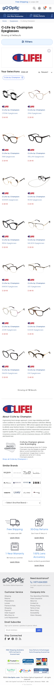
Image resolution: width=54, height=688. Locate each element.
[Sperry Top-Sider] (26, 482)
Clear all (24, 72)
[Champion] (36, 492)
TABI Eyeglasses (8, 157)
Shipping (8, 596)
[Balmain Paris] (7, 472)
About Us (33, 601)
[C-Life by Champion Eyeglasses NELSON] (39, 224)
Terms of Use (35, 608)
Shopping (8, 608)
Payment (8, 610)
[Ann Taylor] (17, 472)
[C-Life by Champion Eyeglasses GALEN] (13, 354)
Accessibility (34, 613)
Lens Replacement (11, 617)
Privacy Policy (35, 605)
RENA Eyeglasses (9, 243)
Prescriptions (9, 601)
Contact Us (34, 603)
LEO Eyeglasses (34, 287)
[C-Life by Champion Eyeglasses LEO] (39, 268)
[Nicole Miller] (36, 472)
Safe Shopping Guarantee (39, 652)
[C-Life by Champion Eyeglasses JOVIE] (13, 311)
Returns (7, 598)
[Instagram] (16, 639)
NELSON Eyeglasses (36, 243)
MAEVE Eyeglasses (10, 287)
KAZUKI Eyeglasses (35, 330)
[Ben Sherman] (7, 482)
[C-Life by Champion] (49, 51)
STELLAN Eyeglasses (36, 157)
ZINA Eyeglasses (35, 113)
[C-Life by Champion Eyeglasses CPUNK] (13, 94)
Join (39, 630)
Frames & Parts (10, 605)
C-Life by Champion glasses (30, 434)
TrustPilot (11, 671)
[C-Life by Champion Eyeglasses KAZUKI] (39, 311)
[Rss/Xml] (20, 639)
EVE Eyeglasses (34, 373)
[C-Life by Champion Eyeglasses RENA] (13, 224)
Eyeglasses (14, 21)
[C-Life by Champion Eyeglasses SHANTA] (13, 181)
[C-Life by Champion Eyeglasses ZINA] (39, 94)
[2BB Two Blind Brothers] (36, 482)
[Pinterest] (13, 639)
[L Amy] (17, 492)
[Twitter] (9, 639)
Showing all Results (27, 390)
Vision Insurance (36, 598)
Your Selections (10, 72)
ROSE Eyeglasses (35, 200)
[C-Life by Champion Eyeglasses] (14, 582)
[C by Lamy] (26, 492)
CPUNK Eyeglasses (10, 113)
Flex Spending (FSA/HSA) (39, 596)
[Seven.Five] (17, 482)
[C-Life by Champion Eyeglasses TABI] (13, 138)
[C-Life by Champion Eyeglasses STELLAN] (39, 138)
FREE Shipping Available (15, 650)
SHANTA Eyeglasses (10, 200)
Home (4, 21)
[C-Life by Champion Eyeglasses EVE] (39, 354)
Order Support (10, 613)
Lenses (7, 603)
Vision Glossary (35, 615)
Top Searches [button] (28, 684)
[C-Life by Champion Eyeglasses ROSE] (39, 181)
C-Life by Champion (28, 21)
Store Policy (34, 610)
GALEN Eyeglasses (9, 373)
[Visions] (7, 492)
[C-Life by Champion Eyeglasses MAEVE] (13, 268)
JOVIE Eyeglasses (9, 330)
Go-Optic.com (14, 677)
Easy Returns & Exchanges (39, 650)
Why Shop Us (9, 615)
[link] (28, 662)
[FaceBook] (5, 639)
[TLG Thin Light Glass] (26, 472)
